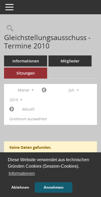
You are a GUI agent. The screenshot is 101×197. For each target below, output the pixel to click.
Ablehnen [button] (20, 187)
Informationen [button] (22, 173)
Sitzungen (25, 73)
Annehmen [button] (54, 187)
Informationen (25, 61)
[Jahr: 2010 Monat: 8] (11, 109)
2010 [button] (14, 99)
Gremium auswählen (28, 118)
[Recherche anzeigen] (8, 28)
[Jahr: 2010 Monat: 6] (44, 90)
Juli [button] (72, 90)
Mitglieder (70, 61)
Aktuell (28, 109)
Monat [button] (24, 90)
